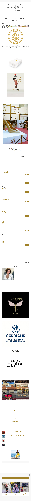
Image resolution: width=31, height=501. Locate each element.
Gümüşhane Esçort (4, 212)
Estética (15, 424)
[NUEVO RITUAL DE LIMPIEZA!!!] (25, 487)
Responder (26, 174)
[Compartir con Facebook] (20, 156)
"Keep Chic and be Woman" (12, 26)
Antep (3, 224)
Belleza (15, 410)
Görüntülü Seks (4, 197)
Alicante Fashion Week (15, 421)
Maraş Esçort (3, 210)
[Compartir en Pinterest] (22, 156)
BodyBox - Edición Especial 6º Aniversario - (17, 431)
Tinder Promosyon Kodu (5, 171)
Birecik (3, 243)
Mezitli (3, 236)
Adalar (3, 241)
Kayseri (3, 222)
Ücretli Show (3, 198)
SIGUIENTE (4, 262)
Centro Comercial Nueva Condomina (23, 26)
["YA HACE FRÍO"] (6, 487)
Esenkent (3, 242)
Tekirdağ (3, 221)
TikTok (16, 285)
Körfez (3, 240)
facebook (26, 70)
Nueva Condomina (12, 156)
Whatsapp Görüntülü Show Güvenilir (6, 199)
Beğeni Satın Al (4, 188)
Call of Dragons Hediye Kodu (5, 172)
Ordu (2, 223)
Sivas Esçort (3, 211)
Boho (15, 418)
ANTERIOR (27, 262)
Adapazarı (3, 239)
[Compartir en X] (21, 156)
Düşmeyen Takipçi (4, 189)
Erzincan (3, 228)
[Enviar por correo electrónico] (23, 156)
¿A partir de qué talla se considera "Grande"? (17, 435)
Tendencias (15, 407)
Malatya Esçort (4, 209)
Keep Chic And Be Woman (7, 156)
